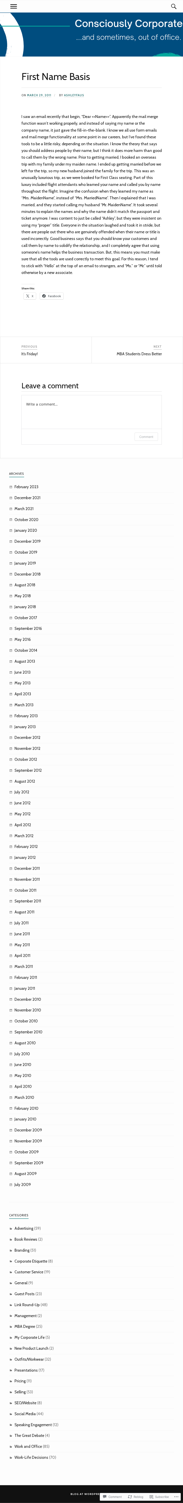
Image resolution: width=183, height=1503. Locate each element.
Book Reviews (26, 1239)
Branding (22, 1250)
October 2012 (26, 759)
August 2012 (25, 781)
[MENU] (13, 6)
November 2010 (28, 1010)
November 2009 (28, 1141)
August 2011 (24, 912)
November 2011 (27, 879)
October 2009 (27, 1152)
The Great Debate (29, 1435)
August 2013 (25, 661)
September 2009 (29, 1163)
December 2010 (28, 999)
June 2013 (23, 672)
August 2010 (25, 1043)
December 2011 (27, 868)
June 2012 (23, 803)
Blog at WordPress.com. (91, 1494)
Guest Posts (25, 1294)
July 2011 (22, 923)
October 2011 (25, 890)
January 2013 (25, 727)
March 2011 (24, 966)
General (21, 1283)
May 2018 (23, 596)
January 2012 (25, 857)
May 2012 (23, 814)
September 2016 (28, 628)
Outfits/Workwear (29, 1359)
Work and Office (28, 1446)
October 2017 (26, 618)
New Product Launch (31, 1348)
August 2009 (26, 1173)
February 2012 (26, 846)
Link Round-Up (27, 1305)
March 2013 (24, 705)
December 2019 (28, 541)
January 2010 (25, 1119)
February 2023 (26, 487)
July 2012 (22, 792)
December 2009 (28, 1130)
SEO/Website (25, 1403)
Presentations (26, 1370)
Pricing (20, 1381)
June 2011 (22, 934)
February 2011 (26, 977)
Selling (20, 1392)
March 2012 (24, 836)
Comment (146, 437)
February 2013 (26, 716)
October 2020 (26, 519)
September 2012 (28, 770)
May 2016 (23, 639)
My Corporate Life (30, 1337)
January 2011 (25, 988)
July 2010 (22, 1054)
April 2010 (23, 1086)
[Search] (169, 6)
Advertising (24, 1228)
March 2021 (24, 509)
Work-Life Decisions (31, 1457)
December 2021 (27, 498)
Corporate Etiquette (31, 1261)
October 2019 (26, 552)
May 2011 (22, 945)
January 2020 (26, 530)
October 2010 (26, 1021)
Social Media (25, 1414)
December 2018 (28, 574)
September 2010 (28, 1032)
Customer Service (29, 1272)
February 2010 (26, 1108)
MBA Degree (25, 1326)
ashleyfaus (74, 95)
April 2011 (22, 955)
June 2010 (23, 1064)
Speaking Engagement (33, 1425)
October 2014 (26, 650)
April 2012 (23, 825)
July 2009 (23, 1184)
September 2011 (28, 901)
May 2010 (23, 1075)
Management (26, 1316)
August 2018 (25, 585)
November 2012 (27, 748)
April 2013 (23, 694)
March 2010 (24, 1097)
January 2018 (25, 607)
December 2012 (27, 737)
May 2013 (23, 683)
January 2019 (25, 563)
